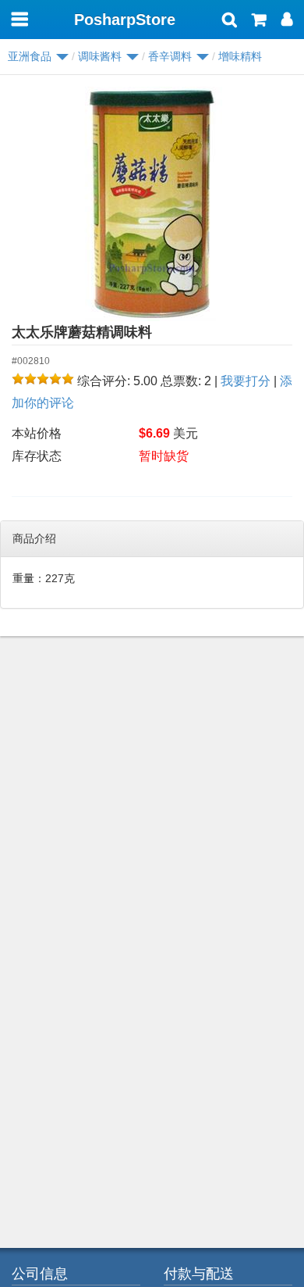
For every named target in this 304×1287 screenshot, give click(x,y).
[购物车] (259, 21)
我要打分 (245, 381)
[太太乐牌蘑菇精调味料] (152, 204)
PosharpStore (124, 19)
